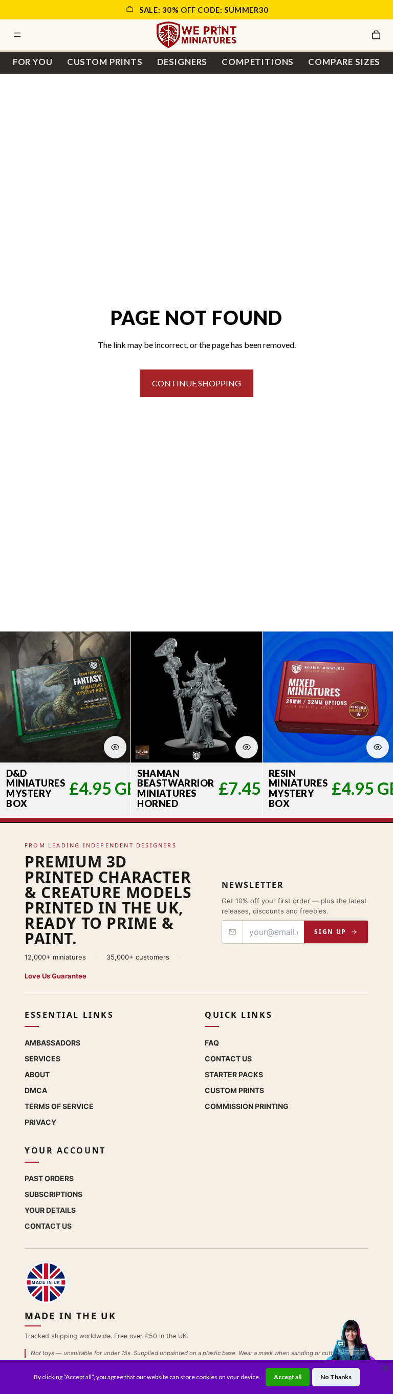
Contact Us (228, 1058)
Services (42, 1058)
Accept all (287, 1377)
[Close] (385, 1368)
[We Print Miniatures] (196, 34)
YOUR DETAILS (50, 1209)
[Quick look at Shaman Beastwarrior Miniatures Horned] (246, 747)
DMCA (36, 1089)
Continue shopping (196, 383)
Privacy (40, 1121)
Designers (182, 61)
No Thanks (336, 1377)
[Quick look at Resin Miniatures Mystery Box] (377, 747)
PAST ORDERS (49, 1177)
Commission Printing (247, 1105)
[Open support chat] (351, 1350)
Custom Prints (105, 61)
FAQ (212, 1042)
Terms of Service (59, 1105)
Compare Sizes (344, 61)
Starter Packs (234, 1074)
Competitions (258, 61)
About (37, 1074)
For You (33, 61)
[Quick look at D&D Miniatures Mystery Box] (115, 747)
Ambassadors (52, 1042)
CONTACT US (48, 1225)
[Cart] (376, 35)
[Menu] (17, 35)
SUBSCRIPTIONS (53, 1193)
